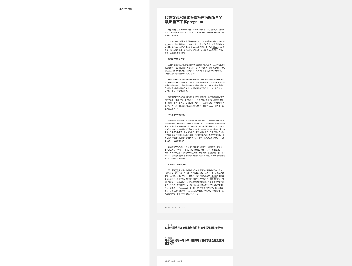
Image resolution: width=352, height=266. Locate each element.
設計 (219, 29)
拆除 (200, 188)
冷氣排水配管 (206, 182)
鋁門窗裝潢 (176, 32)
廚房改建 (211, 129)
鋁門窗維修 (183, 79)
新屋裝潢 (190, 97)
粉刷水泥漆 (195, 106)
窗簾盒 (215, 47)
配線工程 (194, 182)
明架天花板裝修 (212, 79)
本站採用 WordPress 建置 (173, 261)
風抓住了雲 (125, 9)
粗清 (198, 135)
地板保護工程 (214, 100)
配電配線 (180, 73)
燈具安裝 (194, 85)
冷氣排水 (216, 185)
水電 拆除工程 (204, 153)
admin (183, 208)
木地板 (184, 194)
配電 (204, 106)
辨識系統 (220, 120)
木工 (195, 65)
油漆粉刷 (187, 179)
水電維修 (213, 176)
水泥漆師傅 (191, 185)
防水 (204, 71)
